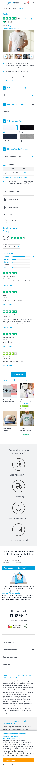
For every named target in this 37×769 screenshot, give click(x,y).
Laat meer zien (18, 374)
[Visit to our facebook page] (11, 615)
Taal (5, 244)
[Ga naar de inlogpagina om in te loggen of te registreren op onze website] (27, 2)
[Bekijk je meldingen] (30, 2)
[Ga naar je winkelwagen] (33, 2)
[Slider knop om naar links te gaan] (5, 56)
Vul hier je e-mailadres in (11, 560)
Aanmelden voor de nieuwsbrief (14, 568)
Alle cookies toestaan (10, 760)
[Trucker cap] (10, 418)
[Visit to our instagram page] (25, 615)
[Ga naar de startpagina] (12, 3)
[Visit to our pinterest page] (21, 615)
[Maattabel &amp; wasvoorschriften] (10, 390)
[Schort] (27, 390)
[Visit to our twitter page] (16, 615)
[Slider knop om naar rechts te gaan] (31, 56)
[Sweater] (27, 418)
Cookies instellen (9, 765)
